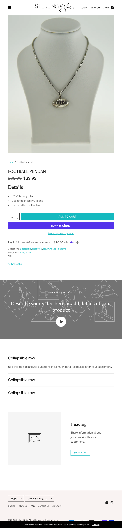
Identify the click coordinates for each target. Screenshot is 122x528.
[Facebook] (106, 502)
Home (11, 162)
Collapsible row (21, 358)
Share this (17, 264)
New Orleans (49, 248)
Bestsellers (25, 248)
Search (95, 7)
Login (84, 7)
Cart (106, 7)
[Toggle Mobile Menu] (11, 7)
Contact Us (43, 505)
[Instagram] (111, 502)
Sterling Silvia (24, 252)
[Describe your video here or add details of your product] (61, 325)
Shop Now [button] (80, 452)
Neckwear (37, 248)
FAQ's (32, 505)
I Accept (95, 525)
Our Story (56, 505)
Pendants (61, 248)
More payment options (61, 233)
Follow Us (22, 505)
